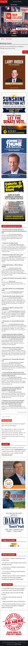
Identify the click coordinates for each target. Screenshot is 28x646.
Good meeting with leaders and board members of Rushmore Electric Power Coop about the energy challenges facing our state (13, 336)
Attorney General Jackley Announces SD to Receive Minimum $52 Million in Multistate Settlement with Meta (13, 605)
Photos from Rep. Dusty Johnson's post (13, 296)
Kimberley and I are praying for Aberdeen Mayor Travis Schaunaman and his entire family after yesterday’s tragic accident (12, 402)
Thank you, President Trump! (10, 243)
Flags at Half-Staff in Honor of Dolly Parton (14, 601)
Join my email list (6, 420)
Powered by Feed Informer (22, 412)
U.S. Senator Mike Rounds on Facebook (16, 244)
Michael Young (7, 575)
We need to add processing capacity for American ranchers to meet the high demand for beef (14, 231)
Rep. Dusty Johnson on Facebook (15, 234)
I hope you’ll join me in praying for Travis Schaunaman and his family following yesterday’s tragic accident (12, 389)
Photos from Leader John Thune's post (13, 254)
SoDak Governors (12, 281)
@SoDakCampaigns (6, 454)
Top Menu (14, 4)
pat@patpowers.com (20, 449)
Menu (15, 35)
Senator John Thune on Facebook (15, 256)
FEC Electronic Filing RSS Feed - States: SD (17, 310)
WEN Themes (18, 644)
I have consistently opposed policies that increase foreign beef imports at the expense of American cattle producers (13, 374)
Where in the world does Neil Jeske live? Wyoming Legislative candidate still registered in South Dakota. (13, 577)
